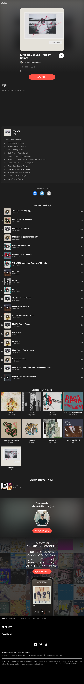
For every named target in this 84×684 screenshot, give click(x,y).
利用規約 (4, 655)
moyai (32, 413)
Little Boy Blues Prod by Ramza (36, 618)
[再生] (61, 55)
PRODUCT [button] (7, 627)
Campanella (36, 62)
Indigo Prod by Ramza (15, 150)
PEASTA (16, 131)
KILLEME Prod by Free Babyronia (19, 156)
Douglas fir (52, 440)
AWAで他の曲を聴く (42, 531)
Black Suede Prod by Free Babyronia (21, 163)
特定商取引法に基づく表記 (54, 655)
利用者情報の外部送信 (35, 655)
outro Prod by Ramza (15, 179)
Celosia (11, 413)
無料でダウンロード (42, 571)
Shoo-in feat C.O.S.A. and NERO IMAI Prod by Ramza (27, 159)
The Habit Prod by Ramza (17, 146)
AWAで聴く (42, 77)
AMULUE (32, 440)
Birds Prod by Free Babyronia (18, 153)
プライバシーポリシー (18, 655)
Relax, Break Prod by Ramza (18, 166)
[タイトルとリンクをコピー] (49, 193)
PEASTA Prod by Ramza (16, 143)
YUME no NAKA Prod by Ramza (19, 176)
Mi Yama (52, 413)
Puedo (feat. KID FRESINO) (11, 440)
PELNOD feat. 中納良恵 (73, 440)
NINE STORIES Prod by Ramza (19, 172)
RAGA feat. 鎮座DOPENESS (73, 413)
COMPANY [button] (7, 634)
